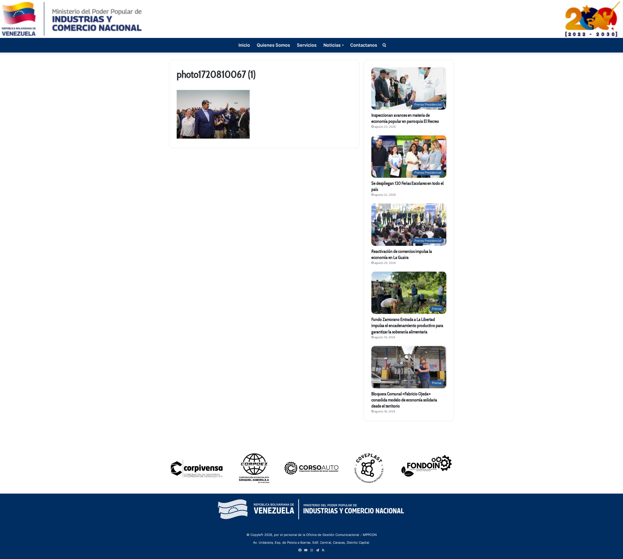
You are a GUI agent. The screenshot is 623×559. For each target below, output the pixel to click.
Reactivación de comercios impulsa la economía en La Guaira (401, 254)
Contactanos (363, 45)
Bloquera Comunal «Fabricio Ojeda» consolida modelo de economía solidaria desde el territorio (404, 400)
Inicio (244, 45)
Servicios (307, 45)
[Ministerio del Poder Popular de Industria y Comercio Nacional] (311, 19)
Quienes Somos (273, 45)
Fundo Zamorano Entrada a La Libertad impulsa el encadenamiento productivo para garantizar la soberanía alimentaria (407, 325)
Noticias (332, 45)
